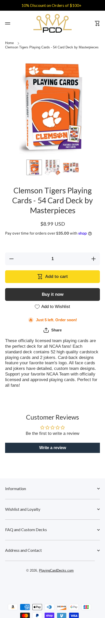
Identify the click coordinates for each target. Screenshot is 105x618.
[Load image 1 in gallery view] (34, 167)
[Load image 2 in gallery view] (52, 167)
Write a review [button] (52, 448)
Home (9, 43)
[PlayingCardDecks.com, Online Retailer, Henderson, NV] (50, 585)
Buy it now (52, 294)
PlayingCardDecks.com (56, 570)
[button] (53, 330)
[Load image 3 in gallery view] (71, 167)
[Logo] (52, 23)
